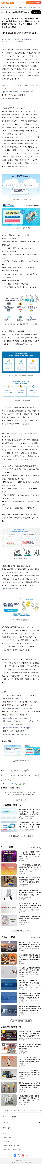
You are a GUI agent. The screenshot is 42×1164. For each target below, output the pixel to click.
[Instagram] (23, 1155)
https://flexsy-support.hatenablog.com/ (15, 734)
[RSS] (27, 1155)
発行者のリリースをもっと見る (21, 836)
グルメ (15, 7)
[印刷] (24, 784)
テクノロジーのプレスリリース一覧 (20, 1110)
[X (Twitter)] (16, 784)
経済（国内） (6, 779)
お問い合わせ (21, 800)
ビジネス (25, 771)
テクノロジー (15, 771)
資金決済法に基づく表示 (11, 1150)
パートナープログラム (10, 1137)
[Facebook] (12, 784)
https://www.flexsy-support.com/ (13, 98)
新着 (2, 7)
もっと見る (36, 847)
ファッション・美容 (29, 7)
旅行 (20, 7)
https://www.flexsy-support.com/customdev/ (17, 92)
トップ (4, 1110)
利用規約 (5, 1141)
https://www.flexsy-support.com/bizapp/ (16, 728)
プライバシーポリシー (10, 1145)
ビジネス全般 (34, 775)
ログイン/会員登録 (34, 2)
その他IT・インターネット (19, 775)
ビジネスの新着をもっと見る (21, 1021)
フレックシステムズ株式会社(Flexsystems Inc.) (17, 39)
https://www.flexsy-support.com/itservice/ (16, 718)
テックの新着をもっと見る (21, 931)
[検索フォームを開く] (23, 2)
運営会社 (5, 1133)
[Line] (20, 784)
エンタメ (8, 7)
